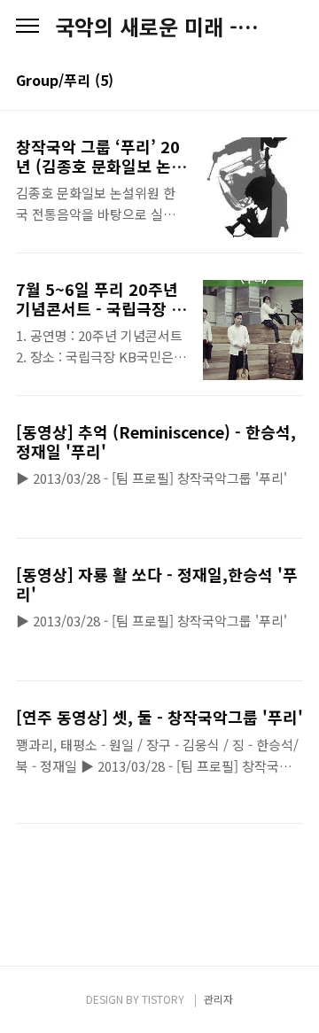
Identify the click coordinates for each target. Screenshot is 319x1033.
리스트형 (292, 81)
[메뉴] (27, 26)
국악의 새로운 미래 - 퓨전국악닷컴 (159, 26)
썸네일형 (267, 81)
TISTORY (163, 998)
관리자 (218, 998)
